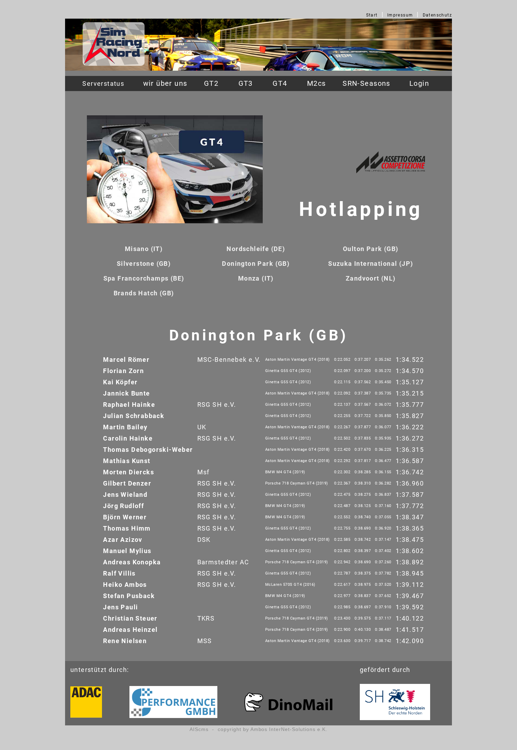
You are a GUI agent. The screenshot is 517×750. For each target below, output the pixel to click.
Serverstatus (103, 83)
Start (372, 15)
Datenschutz (437, 15)
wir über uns (165, 83)
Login (419, 83)
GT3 (245, 83)
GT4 (280, 83)
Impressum (400, 15)
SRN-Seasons (366, 83)
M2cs (316, 83)
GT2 (211, 83)
